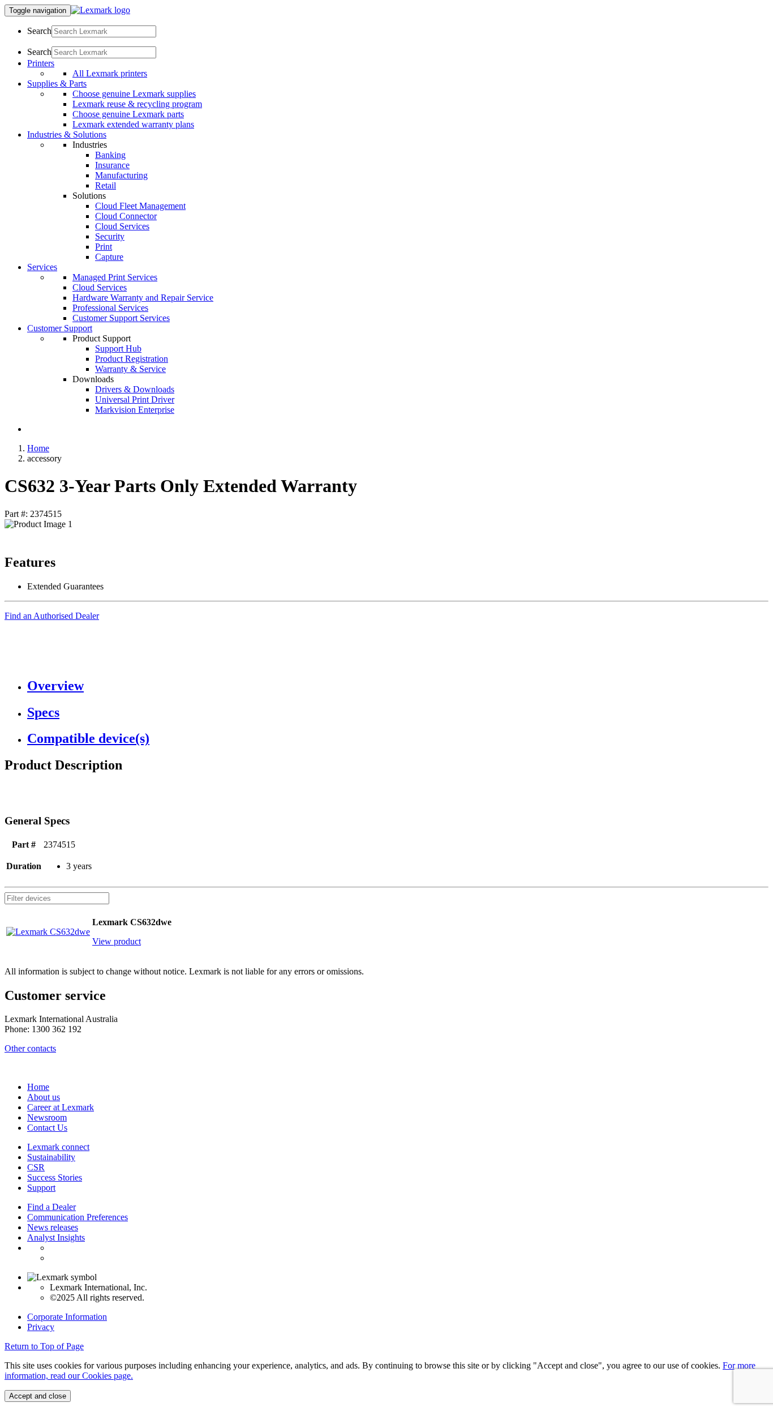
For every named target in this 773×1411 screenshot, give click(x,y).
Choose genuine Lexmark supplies (134, 94)
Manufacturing (121, 175)
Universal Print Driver (134, 399)
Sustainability (51, 1157)
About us (43, 1097)
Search (39, 31)
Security (109, 236)
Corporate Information (67, 1317)
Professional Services (110, 308)
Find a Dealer (51, 1207)
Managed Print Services (114, 277)
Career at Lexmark (60, 1107)
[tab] (397, 686)
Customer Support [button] (59, 328)
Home (38, 448)
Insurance (112, 165)
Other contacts (30, 1048)
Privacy (40, 1327)
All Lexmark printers (109, 73)
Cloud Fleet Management (140, 206)
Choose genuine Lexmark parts (128, 114)
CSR (36, 1167)
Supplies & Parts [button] (57, 83)
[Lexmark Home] (100, 10)
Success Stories (54, 1177)
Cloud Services (122, 226)
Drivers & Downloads (134, 389)
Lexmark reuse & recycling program (137, 104)
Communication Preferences (77, 1217)
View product (116, 941)
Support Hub (118, 348)
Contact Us (47, 1127)
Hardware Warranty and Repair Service (142, 297)
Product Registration (131, 359)
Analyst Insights (56, 1237)
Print (103, 246)
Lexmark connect (58, 1147)
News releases (52, 1227)
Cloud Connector (126, 216)
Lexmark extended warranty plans (133, 124)
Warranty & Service (130, 369)
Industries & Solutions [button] (66, 134)
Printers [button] (40, 63)
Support (41, 1187)
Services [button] (42, 267)
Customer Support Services (121, 318)
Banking (110, 155)
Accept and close (37, 1396)
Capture (109, 257)
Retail (105, 185)
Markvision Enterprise (134, 409)
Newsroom (47, 1117)
